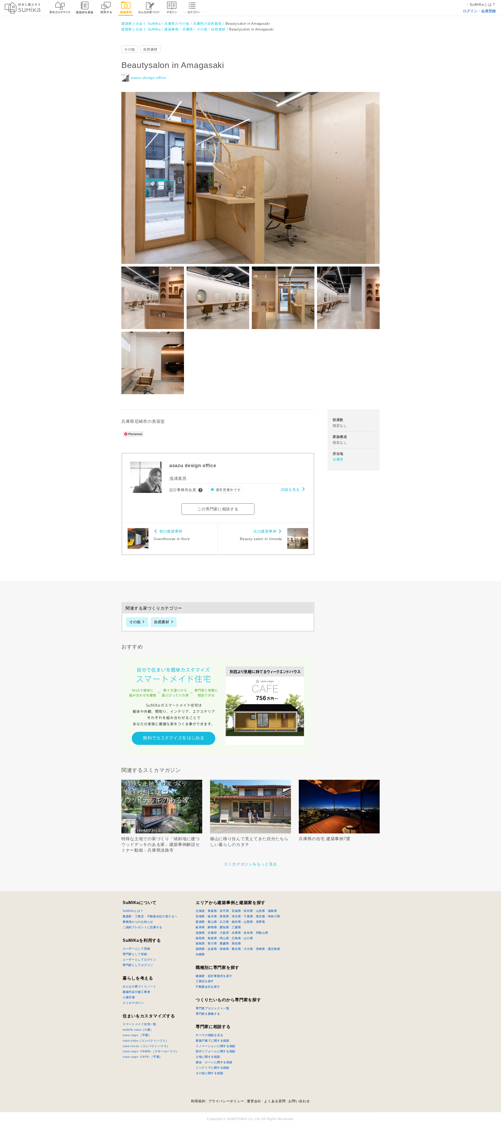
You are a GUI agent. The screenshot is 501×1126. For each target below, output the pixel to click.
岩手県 (224, 910)
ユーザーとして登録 (136, 948)
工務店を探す (205, 981)
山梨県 (248, 921)
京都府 (212, 932)
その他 (129, 49)
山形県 (260, 910)
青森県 (212, 910)
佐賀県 (212, 948)
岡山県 (224, 938)
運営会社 (254, 1101)
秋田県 (248, 910)
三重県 (236, 927)
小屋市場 (129, 997)
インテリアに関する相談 (212, 1067)
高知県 (236, 943)
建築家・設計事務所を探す (214, 975)
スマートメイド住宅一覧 (139, 1024)
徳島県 (200, 943)
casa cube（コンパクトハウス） (146, 1040)
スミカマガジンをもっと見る (250, 864)
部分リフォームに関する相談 (215, 1051)
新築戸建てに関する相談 (212, 1040)
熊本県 (236, 948)
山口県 (248, 938)
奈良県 (248, 932)
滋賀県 (200, 932)
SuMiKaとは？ (133, 910)
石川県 (224, 921)
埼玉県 (236, 916)
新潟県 (200, 921)
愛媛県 (224, 943)
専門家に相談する (213, 1026)
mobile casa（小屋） (138, 1029)
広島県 (236, 938)
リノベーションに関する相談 (215, 1046)
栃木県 (212, 916)
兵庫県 (338, 459)
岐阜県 (200, 927)
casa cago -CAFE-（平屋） (142, 1056)
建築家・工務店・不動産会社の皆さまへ (150, 916)
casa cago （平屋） (137, 1035)
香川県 (212, 943)
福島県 (272, 910)
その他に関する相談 (209, 1073)
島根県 (212, 938)
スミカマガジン (133, 1002)
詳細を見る (290, 489)
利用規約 (198, 1101)
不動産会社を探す (208, 986)
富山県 (212, 921)
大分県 (248, 948)
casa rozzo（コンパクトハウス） (146, 1046)
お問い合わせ (299, 1101)
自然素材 (150, 49)
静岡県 (212, 927)
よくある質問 (274, 1101)
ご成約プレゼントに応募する (142, 927)
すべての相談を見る (209, 1035)
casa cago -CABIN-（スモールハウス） (151, 1051)
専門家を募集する (208, 1013)
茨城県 (200, 916)
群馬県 (224, 916)
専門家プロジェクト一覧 (212, 1008)
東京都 (260, 916)
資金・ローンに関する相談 (214, 1062)
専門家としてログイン (138, 965)
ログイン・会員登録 (479, 11)
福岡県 (200, 948)
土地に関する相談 (208, 1056)
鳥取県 (200, 938)
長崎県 (224, 948)
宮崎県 (260, 948)
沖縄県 (200, 954)
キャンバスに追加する (254, 172)
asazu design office (148, 78)
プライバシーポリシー (226, 1101)
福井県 (236, 921)
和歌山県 (262, 932)
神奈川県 (274, 916)
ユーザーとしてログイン (139, 959)
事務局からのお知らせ (138, 921)
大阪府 (224, 932)
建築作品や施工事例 (136, 991)
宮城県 (236, 910)
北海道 (200, 910)
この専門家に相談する (218, 509)
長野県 (260, 921)
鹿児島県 (274, 948)
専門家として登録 (135, 954)
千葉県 (248, 916)
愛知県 (224, 927)
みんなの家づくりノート (139, 986)
